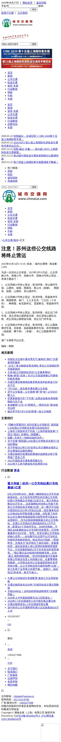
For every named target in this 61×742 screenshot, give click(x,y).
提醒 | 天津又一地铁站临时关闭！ (26, 437)
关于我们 (13, 668)
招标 (10, 92)
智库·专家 (13, 85)
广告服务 (13, 675)
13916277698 (26, 702)
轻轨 (10, 174)
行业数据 (13, 89)
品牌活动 (13, 124)
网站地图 (13, 685)
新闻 (10, 76)
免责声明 (13, 681)
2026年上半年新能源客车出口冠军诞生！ (30, 597)
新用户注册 (7, 13)
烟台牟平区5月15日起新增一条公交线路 (29, 411)
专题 (10, 99)
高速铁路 (13, 181)
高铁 (10, 171)
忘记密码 (23, 13)
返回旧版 (41, 2)
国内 (15, 240)
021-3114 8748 (21, 699)
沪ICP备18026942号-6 (28, 715)
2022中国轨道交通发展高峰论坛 (25, 460)
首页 (10, 72)
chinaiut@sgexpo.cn (24, 696)
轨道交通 (13, 82)
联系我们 (13, 671)
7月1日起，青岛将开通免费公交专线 (28, 388)
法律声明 (13, 678)
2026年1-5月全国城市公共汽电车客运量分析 (32, 601)
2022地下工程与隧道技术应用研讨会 (28, 464)
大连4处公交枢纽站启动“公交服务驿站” (29, 372)
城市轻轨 (13, 177)
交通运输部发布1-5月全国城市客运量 (28, 604)
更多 (17, 470)
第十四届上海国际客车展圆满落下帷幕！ (35, 162)
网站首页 (28, 2)
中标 (10, 95)
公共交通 (13, 79)
